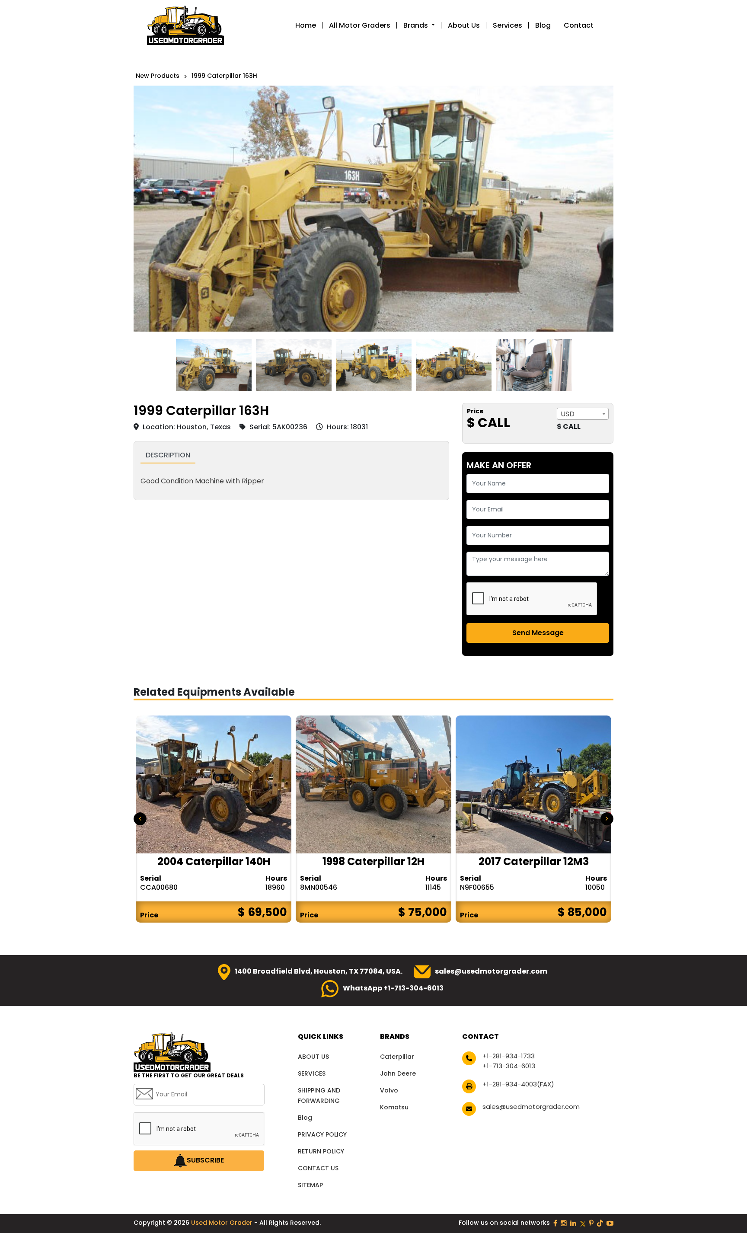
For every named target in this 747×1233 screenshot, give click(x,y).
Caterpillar (397, 1056)
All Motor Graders (359, 25)
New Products (157, 75)
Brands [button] (416, 25)
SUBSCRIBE (205, 1160)
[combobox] (583, 414)
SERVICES (312, 1073)
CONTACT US (318, 1168)
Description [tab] (168, 455)
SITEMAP (310, 1185)
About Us (464, 25)
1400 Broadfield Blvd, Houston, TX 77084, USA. (318, 971)
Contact (579, 25)
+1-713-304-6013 (508, 1065)
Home (305, 25)
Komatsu (394, 1107)
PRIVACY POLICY (322, 1134)
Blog (543, 25)
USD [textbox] (568, 414)
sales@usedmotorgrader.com (491, 971)
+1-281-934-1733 (508, 1056)
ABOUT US (313, 1056)
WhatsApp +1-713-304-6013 (393, 988)
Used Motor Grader (222, 1222)
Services (507, 25)
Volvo (389, 1090)
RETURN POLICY (321, 1151)
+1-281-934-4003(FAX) (518, 1084)
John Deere (398, 1073)
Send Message (538, 633)
